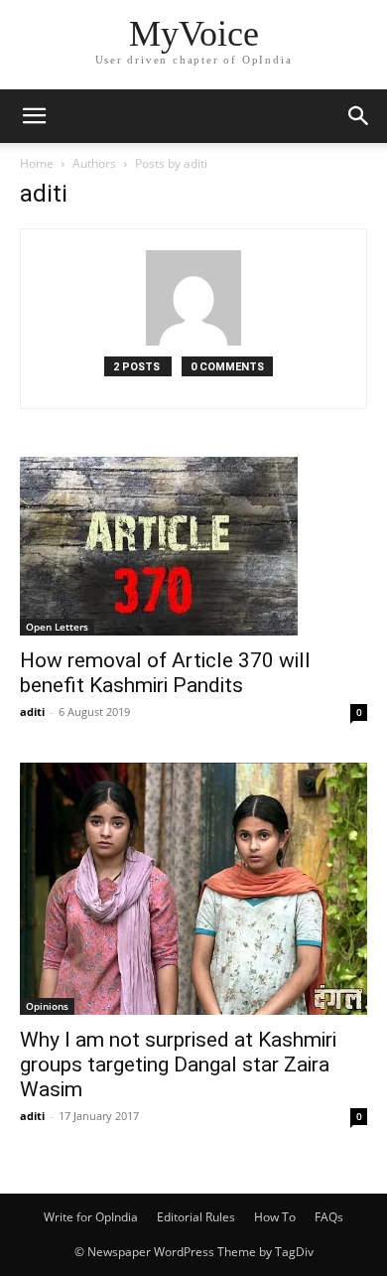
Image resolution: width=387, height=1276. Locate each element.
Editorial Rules (196, 1216)
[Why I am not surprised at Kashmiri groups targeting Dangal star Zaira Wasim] (193, 889)
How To (275, 1216)
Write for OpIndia (91, 1216)
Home (37, 163)
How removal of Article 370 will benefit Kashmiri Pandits (165, 672)
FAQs (329, 1216)
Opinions (47, 1006)
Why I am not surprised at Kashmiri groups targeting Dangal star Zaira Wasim (178, 1064)
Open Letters (57, 627)
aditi (32, 711)
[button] (33, 116)
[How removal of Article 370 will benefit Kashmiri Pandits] (193, 546)
